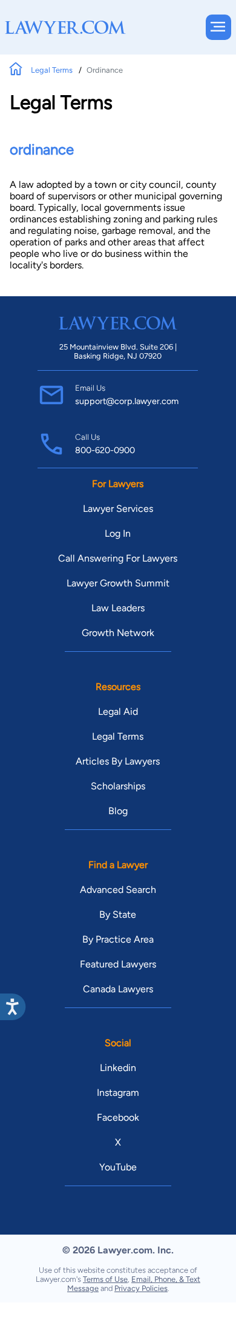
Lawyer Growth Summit (118, 583)
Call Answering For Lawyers (117, 558)
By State (117, 914)
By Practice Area (118, 939)
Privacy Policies (141, 1288)
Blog (118, 811)
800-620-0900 (105, 450)
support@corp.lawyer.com (127, 401)
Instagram (118, 1092)
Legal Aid (118, 711)
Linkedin (118, 1067)
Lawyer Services (118, 508)
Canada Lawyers (118, 989)
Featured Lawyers (118, 964)
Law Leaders (118, 608)
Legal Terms (52, 70)
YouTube (118, 1167)
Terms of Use (105, 1279)
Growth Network (118, 633)
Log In (118, 533)
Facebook (118, 1117)
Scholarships (118, 786)
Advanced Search (118, 889)
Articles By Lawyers (118, 761)
